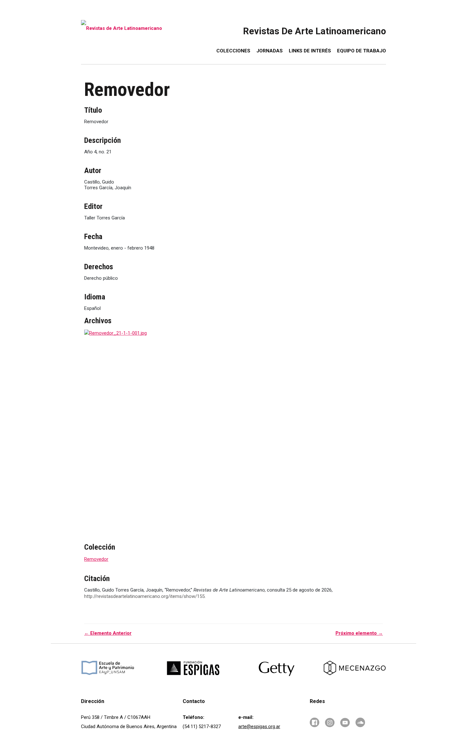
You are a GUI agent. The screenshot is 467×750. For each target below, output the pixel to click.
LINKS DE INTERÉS (310, 51)
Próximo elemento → (359, 633)
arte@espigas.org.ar (259, 726)
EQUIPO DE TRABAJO (361, 51)
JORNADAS (269, 51)
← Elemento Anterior (108, 633)
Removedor (96, 559)
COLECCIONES (233, 51)
